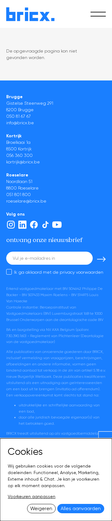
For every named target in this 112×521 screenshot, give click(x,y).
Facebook (34, 224)
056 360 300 (19, 155)
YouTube (57, 224)
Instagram (11, 224)
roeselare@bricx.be (26, 201)
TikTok (45, 224)
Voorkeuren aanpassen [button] (31, 496)
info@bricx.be (20, 122)
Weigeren (41, 508)
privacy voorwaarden (81, 272)
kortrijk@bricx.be (23, 161)
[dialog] (56, 479)
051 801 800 (18, 194)
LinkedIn (22, 224)
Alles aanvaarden (81, 508)
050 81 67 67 (18, 116)
